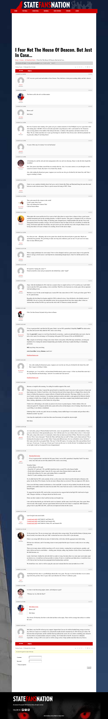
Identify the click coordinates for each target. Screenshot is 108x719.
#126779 (90, 601)
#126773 (90, 529)
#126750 (90, 196)
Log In (89, 667)
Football (24, 11)
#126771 (90, 450)
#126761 (90, 280)
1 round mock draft (32, 519)
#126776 (90, 585)
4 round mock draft (32, 523)
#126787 (90, 625)
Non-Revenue (57, 11)
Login (77, 11)
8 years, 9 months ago (44, 63)
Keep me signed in (22, 664)
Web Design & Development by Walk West (54, 716)
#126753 (90, 232)
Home (15, 11)
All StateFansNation (30, 60)
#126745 (90, 106)
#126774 (90, 569)
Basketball (35, 11)
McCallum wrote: (33, 607)
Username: (19, 657)
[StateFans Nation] (54, 4)
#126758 (90, 264)
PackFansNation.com (32, 355)
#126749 (90, 180)
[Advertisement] (54, 26)
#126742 (90, 74)
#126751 (90, 212)
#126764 (90, 360)
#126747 (90, 140)
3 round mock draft (32, 521)
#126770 (90, 426)
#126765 (90, 382)
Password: (19, 661)
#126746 (90, 122)
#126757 (90, 248)
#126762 (90, 308)
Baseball (46, 11)
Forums (68, 11)
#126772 (90, 511)
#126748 (90, 156)
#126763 (90, 324)
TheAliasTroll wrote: (34, 456)
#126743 (90, 90)
